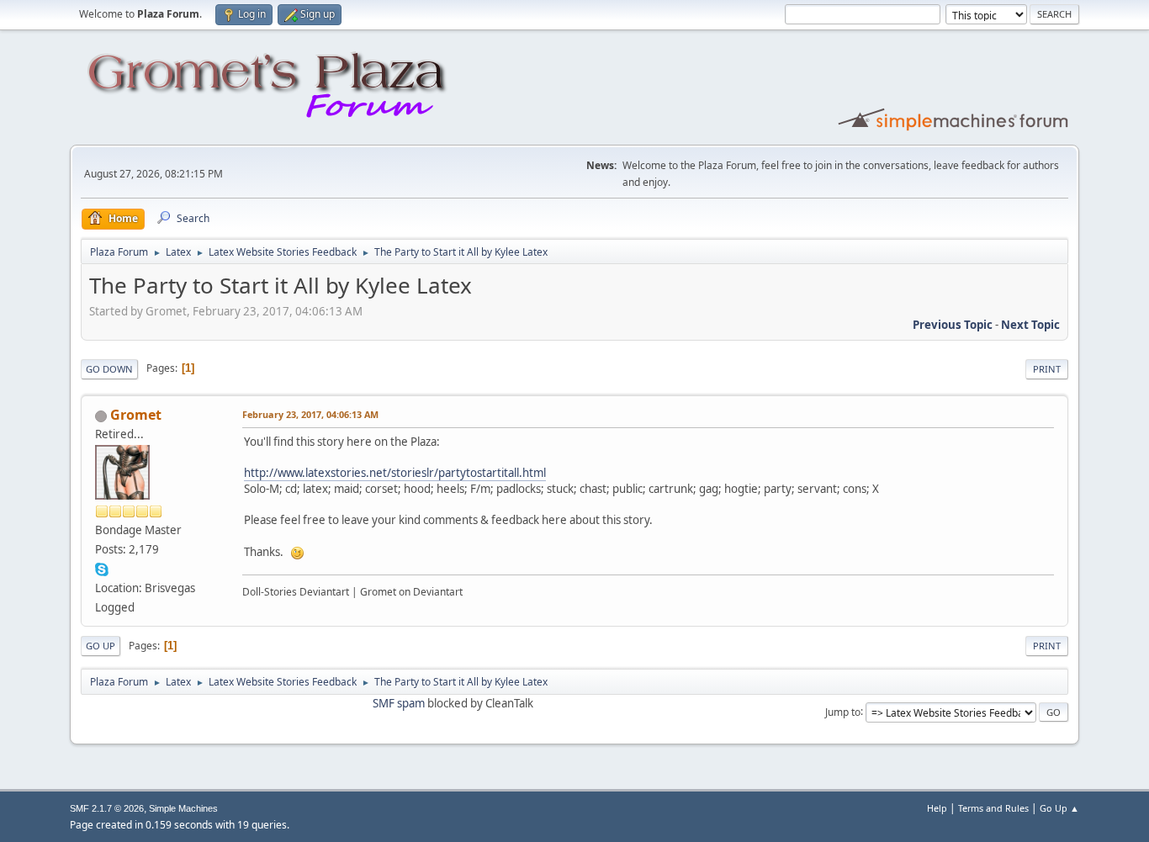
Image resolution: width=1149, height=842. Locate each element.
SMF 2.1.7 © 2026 (107, 808)
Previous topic (953, 324)
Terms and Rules (993, 808)
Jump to (842, 711)
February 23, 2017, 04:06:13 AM (310, 414)
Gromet (135, 414)
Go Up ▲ (1059, 808)
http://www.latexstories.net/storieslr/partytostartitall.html (395, 472)
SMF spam (399, 703)
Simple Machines (183, 808)
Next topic (1030, 324)
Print (1047, 369)
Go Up (100, 645)
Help (937, 808)
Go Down (109, 369)
